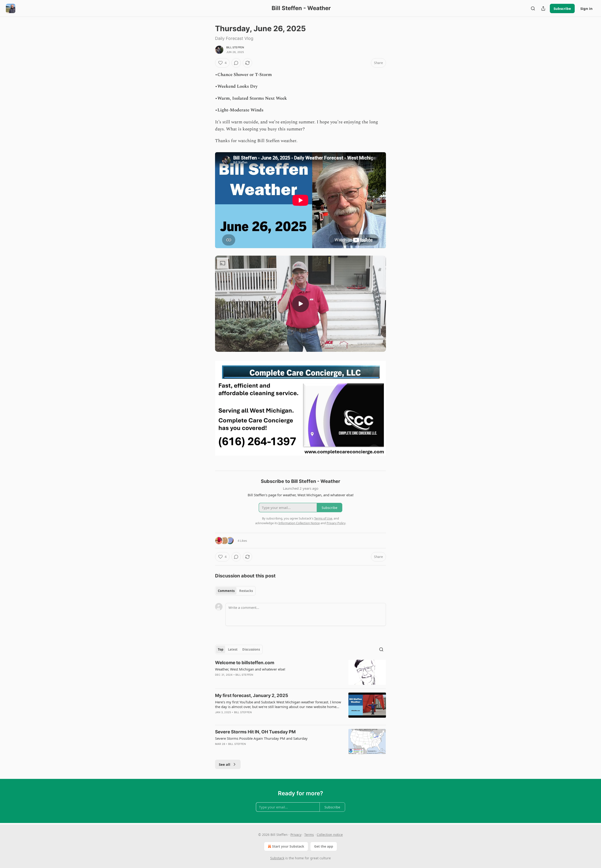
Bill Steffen (235, 47)
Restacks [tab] (246, 591)
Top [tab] (220, 649)
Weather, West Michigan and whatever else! (250, 669)
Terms (309, 834)
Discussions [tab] (251, 649)
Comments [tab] (226, 591)
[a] (300, 303)
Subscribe (562, 8)
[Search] (533, 8)
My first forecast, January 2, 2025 (251, 695)
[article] (300, 672)
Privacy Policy (336, 523)
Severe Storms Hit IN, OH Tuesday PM (255, 732)
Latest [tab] (233, 649)
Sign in (586, 8)
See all (224, 764)
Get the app (323, 846)
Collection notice (330, 834)
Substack (277, 858)
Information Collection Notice (299, 523)
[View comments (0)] (236, 63)
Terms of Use (323, 518)
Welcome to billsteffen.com (244, 662)
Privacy (295, 834)
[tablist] (235, 590)
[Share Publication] (543, 8)
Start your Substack (288, 846)
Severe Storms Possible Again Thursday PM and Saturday (261, 738)
